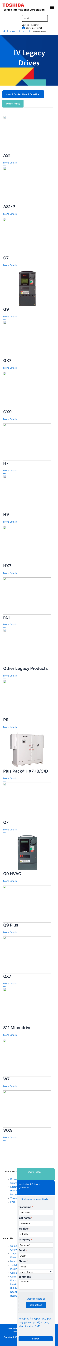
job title (24, 1228)
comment (25, 1276)
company (25, 1239)
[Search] (46, 18)
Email (23, 1250)
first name (26, 1207)
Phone (23, 1261)
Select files (35, 1305)
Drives (24, 31)
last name (25, 1217)
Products (13, 31)
